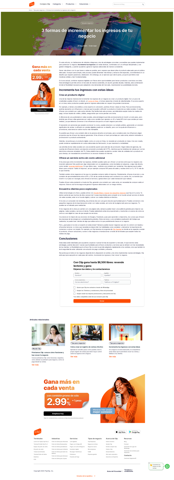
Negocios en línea (93, 444)
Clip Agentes (117, 229)
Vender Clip (109, 444)
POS (35, 459)
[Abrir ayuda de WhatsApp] (167, 466)
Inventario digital (74, 449)
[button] (58, 4)
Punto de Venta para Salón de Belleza (59, 452)
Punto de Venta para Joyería (59, 458)
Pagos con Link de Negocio (77, 446)
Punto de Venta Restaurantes (59, 444)
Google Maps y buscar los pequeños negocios (110, 193)
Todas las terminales (39, 451)
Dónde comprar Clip (111, 446)
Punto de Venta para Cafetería (60, 449)
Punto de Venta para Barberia (59, 446)
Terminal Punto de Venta (40, 454)
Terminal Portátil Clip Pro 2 (41, 444)
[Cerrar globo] (149, 463)
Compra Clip (45, 4)
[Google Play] (134, 432)
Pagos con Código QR (76, 444)
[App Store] (121, 432)
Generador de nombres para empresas (131, 451)
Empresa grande (92, 454)
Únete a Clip (109, 449)
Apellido (106, 273)
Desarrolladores (110, 451)
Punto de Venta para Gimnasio (60, 456)
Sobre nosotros (110, 441)
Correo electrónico (80, 280)
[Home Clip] (37, 431)
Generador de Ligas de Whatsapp (130, 447)
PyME (89, 451)
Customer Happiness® (130, 458)
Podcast (126, 444)
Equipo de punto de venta (40, 446)
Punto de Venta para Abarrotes (60, 441)
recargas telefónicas (76, 166)
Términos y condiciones (91, 290)
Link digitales (73, 441)
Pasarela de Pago (74, 457)
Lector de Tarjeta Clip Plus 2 (41, 441)
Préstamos (73, 454)
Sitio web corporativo (111, 454)
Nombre (77, 273)
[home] (31, 4)
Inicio (30, 10)
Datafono (36, 457)
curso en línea (93, 101)
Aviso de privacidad (106, 290)
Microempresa (92, 449)
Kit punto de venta (38, 449)
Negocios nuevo (92, 446)
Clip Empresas (92, 441)
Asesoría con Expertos (112, 457)
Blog (125, 441)
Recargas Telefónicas (76, 451)
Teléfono (106, 280)
